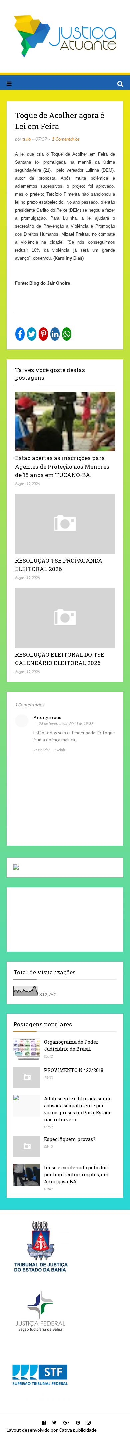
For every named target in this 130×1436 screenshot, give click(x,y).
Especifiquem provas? (69, 1139)
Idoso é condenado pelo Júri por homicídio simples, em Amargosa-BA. (76, 1174)
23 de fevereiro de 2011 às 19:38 (66, 723)
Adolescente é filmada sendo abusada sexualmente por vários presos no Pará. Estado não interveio (78, 1109)
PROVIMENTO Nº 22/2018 (73, 1070)
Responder (41, 750)
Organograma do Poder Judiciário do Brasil (71, 1045)
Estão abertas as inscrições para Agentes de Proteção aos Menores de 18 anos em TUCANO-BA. (62, 466)
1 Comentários (65, 139)
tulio (26, 139)
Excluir (60, 750)
